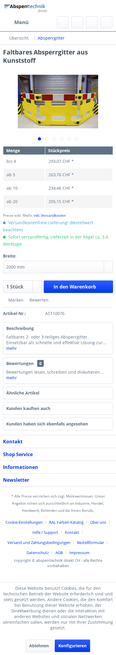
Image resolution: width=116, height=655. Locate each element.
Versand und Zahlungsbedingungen (38, 542)
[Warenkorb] (106, 22)
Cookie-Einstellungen (24, 522)
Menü (21, 22)
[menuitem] (16, 22)
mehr (11, 348)
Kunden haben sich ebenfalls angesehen (47, 424)
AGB (59, 552)
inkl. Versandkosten (50, 215)
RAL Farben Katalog (66, 522)
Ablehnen (39, 645)
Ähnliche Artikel (22, 393)
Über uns (98, 522)
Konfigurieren (72, 645)
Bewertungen (20, 363)
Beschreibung (20, 328)
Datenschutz (37, 552)
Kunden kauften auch (28, 408)
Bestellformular (90, 542)
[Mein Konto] (92, 22)
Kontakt (72, 532)
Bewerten (38, 300)
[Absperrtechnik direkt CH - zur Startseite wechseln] (26, 8)
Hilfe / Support (45, 532)
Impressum (79, 552)
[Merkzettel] (77, 22)
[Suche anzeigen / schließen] (63, 22)
